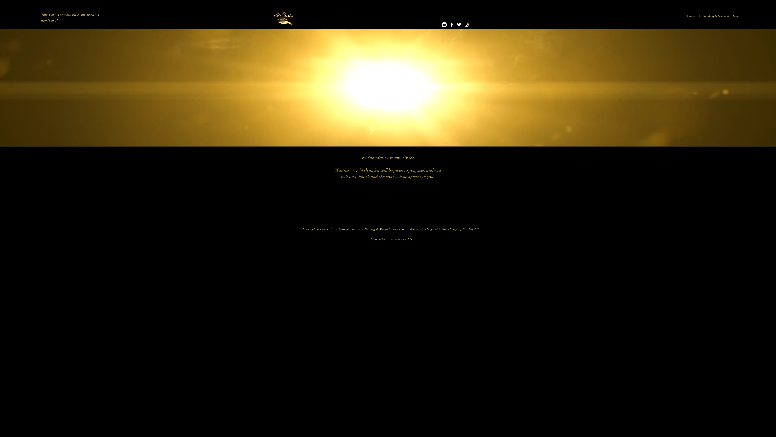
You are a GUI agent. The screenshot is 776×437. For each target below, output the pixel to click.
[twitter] (459, 24)
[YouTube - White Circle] (444, 24)
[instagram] (466, 24)
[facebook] (451, 24)
